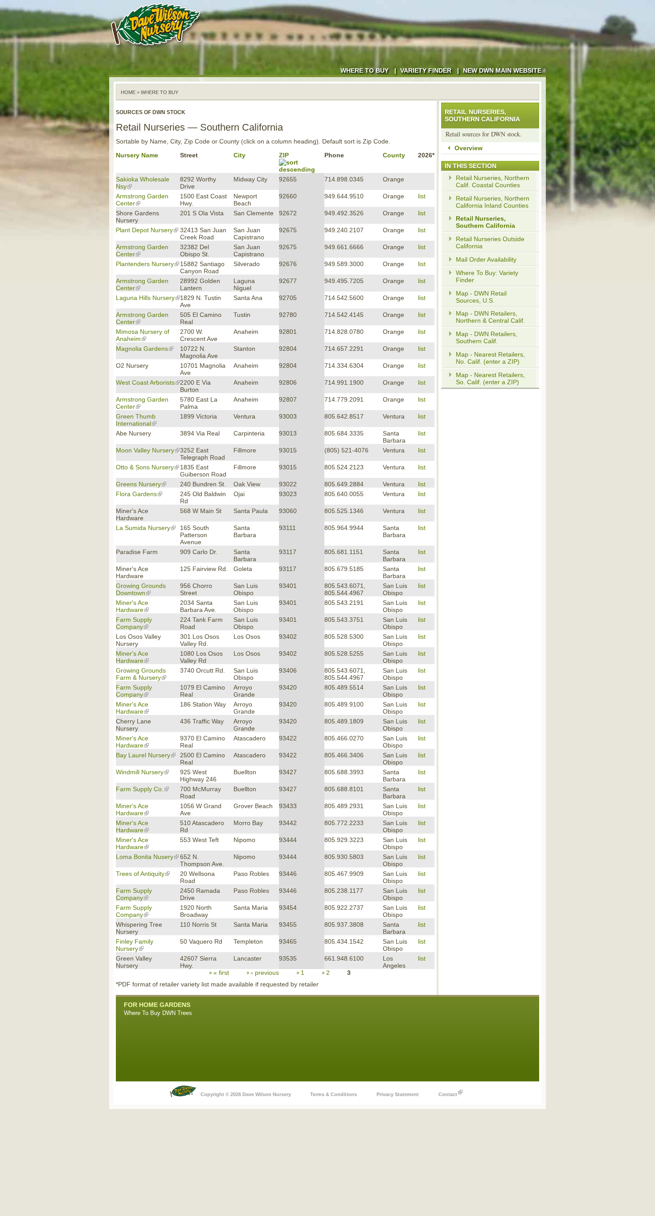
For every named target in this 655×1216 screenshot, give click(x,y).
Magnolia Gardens (142, 348)
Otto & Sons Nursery (145, 467)
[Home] (157, 49)
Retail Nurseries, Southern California (485, 222)
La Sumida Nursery (143, 527)
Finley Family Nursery (134, 945)
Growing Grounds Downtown (141, 589)
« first (221, 972)
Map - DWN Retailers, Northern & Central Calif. (490, 317)
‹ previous (265, 972)
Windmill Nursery (140, 772)
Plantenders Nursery (145, 263)
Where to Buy (364, 70)
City (239, 155)
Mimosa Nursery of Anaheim (142, 335)
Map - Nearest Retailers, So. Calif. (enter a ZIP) (490, 378)
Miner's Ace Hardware (132, 606)
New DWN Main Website (502, 70)
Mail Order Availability (486, 259)
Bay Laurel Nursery (143, 755)
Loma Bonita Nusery (144, 856)
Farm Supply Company (134, 623)
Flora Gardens (136, 493)
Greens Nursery (138, 484)
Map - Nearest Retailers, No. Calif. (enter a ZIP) (490, 358)
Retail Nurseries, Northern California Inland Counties (492, 202)
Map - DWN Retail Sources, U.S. (481, 297)
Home (128, 92)
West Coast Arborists (145, 382)
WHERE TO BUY (159, 92)
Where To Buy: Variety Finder (487, 276)
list (422, 196)
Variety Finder (425, 70)
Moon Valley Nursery (145, 450)
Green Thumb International (136, 420)
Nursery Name (137, 155)
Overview (468, 148)
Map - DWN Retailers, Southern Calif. (486, 337)
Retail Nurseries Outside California (490, 242)
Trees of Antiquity (140, 873)
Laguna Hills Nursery (145, 297)
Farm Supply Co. (140, 789)
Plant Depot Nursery (144, 230)
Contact (447, 1094)
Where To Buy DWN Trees (158, 1013)
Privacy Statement (398, 1094)
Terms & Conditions (333, 1094)
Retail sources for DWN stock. (484, 134)
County (394, 155)
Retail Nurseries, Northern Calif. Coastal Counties (492, 181)
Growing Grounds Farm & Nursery (141, 674)
